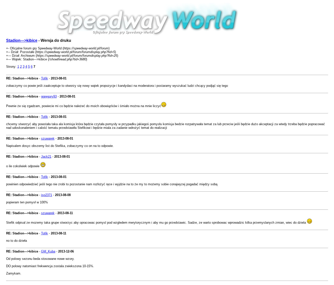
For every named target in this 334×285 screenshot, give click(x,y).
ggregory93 (49, 96)
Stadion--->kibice (21, 40)
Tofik (44, 78)
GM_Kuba (48, 251)
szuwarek (48, 138)
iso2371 (46, 195)
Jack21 (46, 156)
